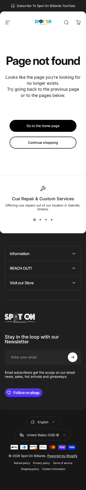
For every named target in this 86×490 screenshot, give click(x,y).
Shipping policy (30, 469)
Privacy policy (41, 463)
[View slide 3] (46, 220)
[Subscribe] (72, 357)
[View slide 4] (51, 220)
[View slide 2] (40, 220)
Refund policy (22, 463)
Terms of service (62, 463)
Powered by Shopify (62, 456)
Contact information (53, 469)
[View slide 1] (34, 220)
